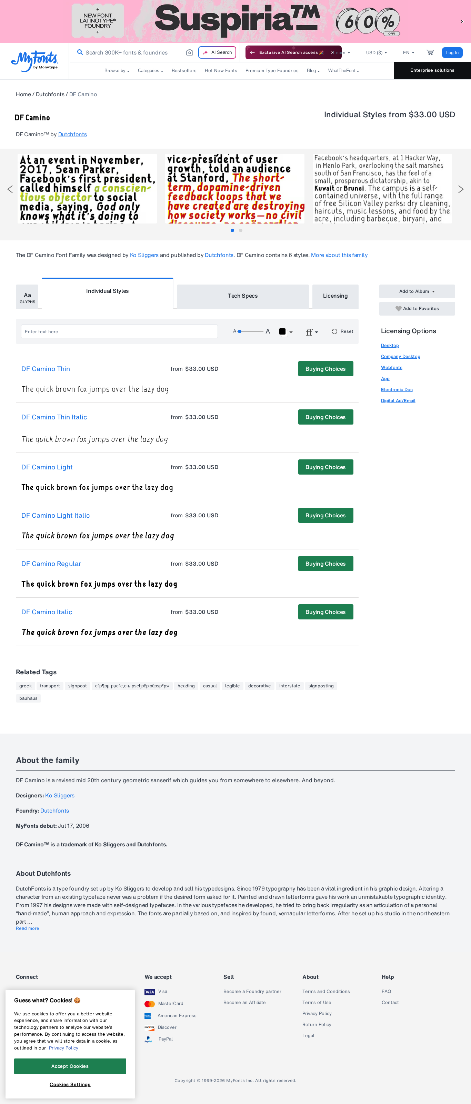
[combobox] (154, 52)
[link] (79, 52)
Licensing (335, 295)
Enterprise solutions (432, 70)
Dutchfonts (50, 94)
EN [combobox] (406, 52)
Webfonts (391, 367)
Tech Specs (243, 295)
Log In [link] (452, 52)
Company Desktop (400, 356)
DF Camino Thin (45, 369)
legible (232, 686)
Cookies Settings (70, 1084)
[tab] (232, 230)
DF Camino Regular (51, 563)
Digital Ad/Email (398, 400)
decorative (259, 686)
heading (186, 686)
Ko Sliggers (144, 255)
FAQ (386, 991)
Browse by (115, 70)
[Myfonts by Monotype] (35, 61)
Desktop (390, 345)
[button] (462, 21)
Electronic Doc (397, 389)
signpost (77, 686)
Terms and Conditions (326, 991)
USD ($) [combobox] (374, 52)
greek (25, 686)
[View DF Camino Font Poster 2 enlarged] (234, 188)
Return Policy (316, 1024)
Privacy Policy (317, 1013)
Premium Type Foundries (272, 70)
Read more (27, 928)
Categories (148, 70)
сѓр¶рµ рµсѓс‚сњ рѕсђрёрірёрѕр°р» (132, 686)
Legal (308, 1035)
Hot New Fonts (221, 70)
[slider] (250, 331)
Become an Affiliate (244, 1002)
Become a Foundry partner (252, 991)
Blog (311, 70)
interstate (289, 686)
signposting (321, 686)
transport (50, 686)
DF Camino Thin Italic (54, 417)
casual (210, 686)
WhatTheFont (341, 70)
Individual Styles (107, 291)
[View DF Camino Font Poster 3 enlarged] (382, 188)
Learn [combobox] (339, 52)
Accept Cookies (70, 1066)
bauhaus (28, 698)
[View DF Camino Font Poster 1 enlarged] (87, 188)
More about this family (339, 255)
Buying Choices (325, 369)
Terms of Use (316, 1002)
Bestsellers (184, 70)
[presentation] (10, 189)
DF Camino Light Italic (55, 515)
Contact (390, 1002)
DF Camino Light (47, 467)
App (385, 378)
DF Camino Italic (46, 612)
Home (23, 94)
